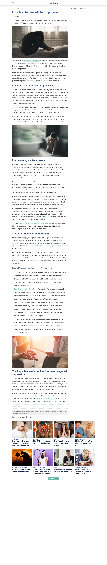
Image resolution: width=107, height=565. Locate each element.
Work (55, 467)
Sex (55, 439)
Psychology (15, 439)
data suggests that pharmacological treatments (35, 223)
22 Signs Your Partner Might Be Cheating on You (84, 443)
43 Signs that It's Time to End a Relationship (21, 470)
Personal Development (82, 467)
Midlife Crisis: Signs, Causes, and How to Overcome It (83, 471)
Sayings (35, 439)
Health (13, 8)
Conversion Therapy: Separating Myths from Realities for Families (21, 443)
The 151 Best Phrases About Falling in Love (41, 442)
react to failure (28, 312)
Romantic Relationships (82, 439)
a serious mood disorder (30, 61)
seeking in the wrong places (45, 398)
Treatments (20, 8)
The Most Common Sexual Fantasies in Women (62, 443)
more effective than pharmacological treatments (46, 246)
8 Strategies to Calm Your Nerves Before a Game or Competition (42, 471)
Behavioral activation (21, 289)
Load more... (53, 478)
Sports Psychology (39, 467)
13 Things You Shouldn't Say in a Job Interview (64, 470)
